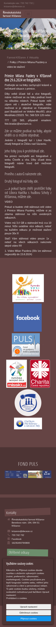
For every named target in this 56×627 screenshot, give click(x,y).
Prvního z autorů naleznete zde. (23, 173)
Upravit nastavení (28, 607)
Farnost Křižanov (16, 57)
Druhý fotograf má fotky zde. (21, 181)
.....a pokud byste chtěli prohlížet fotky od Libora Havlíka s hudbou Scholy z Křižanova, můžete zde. (28, 192)
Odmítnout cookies (28, 612)
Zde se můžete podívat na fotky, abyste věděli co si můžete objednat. (28, 132)
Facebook (16, 539)
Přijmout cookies (29, 618)
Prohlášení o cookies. (16, 598)
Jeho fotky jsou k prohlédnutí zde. (25, 150)
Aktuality (34, 57)
